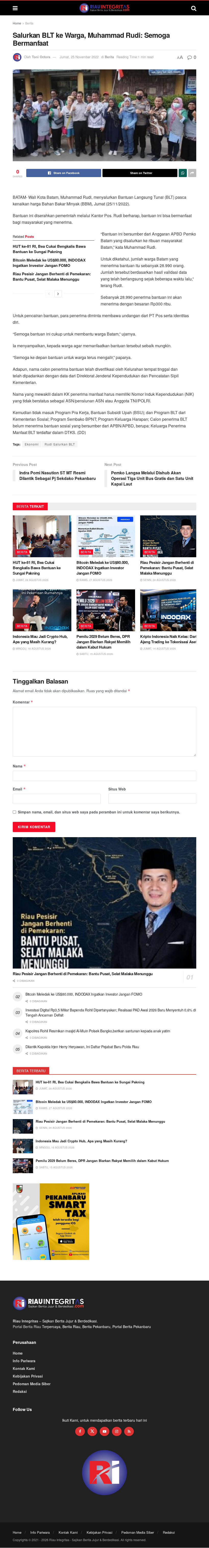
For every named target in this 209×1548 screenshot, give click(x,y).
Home (17, 23)
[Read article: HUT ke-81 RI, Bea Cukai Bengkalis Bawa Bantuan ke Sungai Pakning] (42, 536)
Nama (19, 766)
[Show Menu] (15, 8)
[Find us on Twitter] (92, 1431)
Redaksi (20, 1391)
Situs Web (117, 788)
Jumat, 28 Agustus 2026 (31, 580)
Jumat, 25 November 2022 (79, 56)
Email (19, 788)
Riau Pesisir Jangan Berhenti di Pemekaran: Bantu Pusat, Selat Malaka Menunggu (52, 276)
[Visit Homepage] (104, 8)
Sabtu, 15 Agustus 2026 (96, 654)
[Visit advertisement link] (104, 1473)
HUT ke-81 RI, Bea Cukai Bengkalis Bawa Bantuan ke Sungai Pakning (49, 248)
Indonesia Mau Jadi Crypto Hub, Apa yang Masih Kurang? (40, 639)
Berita (29, 23)
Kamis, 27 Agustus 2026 (95, 580)
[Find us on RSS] (129, 1431)
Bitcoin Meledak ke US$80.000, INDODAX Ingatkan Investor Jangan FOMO (49, 262)
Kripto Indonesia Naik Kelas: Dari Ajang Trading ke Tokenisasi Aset (168, 639)
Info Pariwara (24, 1360)
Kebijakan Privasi (28, 1376)
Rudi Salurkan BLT (60, 444)
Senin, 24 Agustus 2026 (159, 580)
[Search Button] (193, 8)
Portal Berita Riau (27, 1326)
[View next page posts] (58, 293)
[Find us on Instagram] (117, 1431)
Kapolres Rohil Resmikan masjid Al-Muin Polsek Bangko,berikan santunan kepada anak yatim (98, 1030)
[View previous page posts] (49, 293)
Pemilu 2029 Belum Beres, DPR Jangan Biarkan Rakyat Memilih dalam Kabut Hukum (103, 642)
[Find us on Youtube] (104, 1431)
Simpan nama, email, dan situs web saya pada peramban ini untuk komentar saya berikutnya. (99, 811)
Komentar (23, 701)
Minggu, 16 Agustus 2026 (33, 648)
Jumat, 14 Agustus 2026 (159, 648)
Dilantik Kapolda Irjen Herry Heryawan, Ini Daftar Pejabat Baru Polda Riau (82, 1046)
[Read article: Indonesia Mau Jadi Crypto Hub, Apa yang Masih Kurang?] (42, 610)
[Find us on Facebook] (80, 1431)
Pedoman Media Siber (31, 1383)
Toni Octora (41, 56)
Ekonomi (32, 444)
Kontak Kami (24, 1368)
